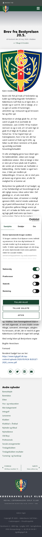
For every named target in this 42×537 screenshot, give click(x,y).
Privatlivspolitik (27, 521)
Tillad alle (21, 302)
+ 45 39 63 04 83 (28, 529)
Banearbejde (7, 392)
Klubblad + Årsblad (10, 424)
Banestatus (6, 396)
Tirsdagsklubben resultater (12, 452)
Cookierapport (14, 521)
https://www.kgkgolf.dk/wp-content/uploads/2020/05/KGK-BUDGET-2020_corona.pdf (20, 360)
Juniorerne (6, 416)
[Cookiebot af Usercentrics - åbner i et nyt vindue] (29, 219)
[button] (10, 371)
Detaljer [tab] (21, 226)
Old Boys (6, 436)
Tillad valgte (21, 308)
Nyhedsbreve (7, 432)
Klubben (33, 39)
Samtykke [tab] (8, 226)
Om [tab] (34, 226)
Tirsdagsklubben (8, 448)
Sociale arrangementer (11, 444)
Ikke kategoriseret (9, 408)
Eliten (4, 400)
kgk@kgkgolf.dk (21, 532)
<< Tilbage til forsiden (21, 43)
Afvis (21, 315)
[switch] (36, 276)
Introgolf (5, 412)
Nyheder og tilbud (9, 428)
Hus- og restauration (10, 404)
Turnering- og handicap (11, 456)
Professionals (7, 440)
